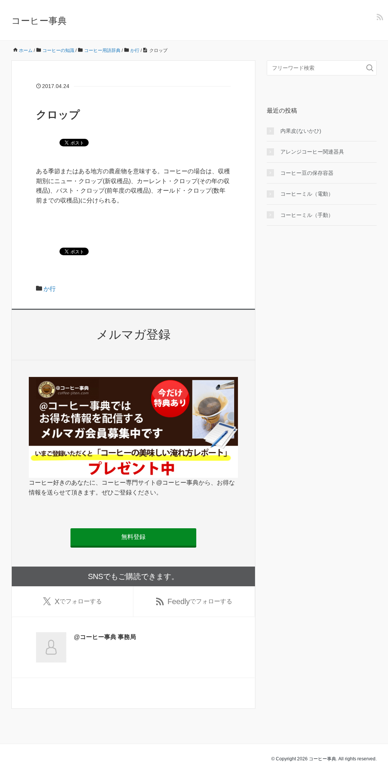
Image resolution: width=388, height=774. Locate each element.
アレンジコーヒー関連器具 (312, 152)
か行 (50, 289)
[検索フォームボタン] (369, 67)
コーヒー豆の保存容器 (306, 173)
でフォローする (78, 601)
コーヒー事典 (39, 21)
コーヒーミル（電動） (306, 194)
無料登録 (133, 537)
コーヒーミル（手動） (306, 215)
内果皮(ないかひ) (300, 131)
